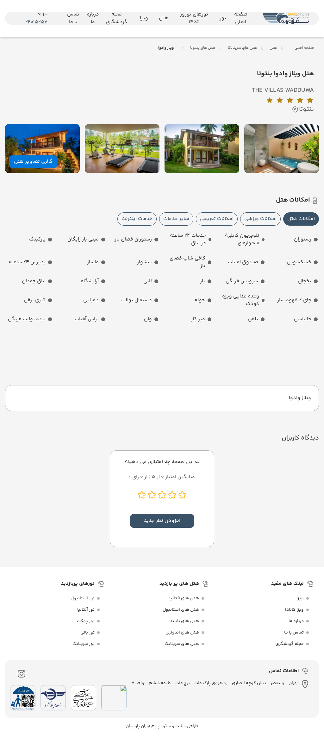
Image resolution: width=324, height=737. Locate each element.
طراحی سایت (186, 726)
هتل (273, 48)
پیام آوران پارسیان (142, 726)
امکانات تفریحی (217, 219)
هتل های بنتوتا (202, 48)
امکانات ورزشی (260, 219)
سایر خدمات (176, 219)
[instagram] (21, 674)
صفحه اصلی (304, 48)
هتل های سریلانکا (242, 48)
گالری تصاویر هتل (33, 162)
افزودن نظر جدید (162, 521)
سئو (166, 726)
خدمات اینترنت (137, 219)
